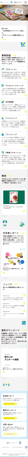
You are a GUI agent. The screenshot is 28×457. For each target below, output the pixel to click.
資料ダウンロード (18, 2)
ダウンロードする (9, 403)
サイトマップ (6, 447)
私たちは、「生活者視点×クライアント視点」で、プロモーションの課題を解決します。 (13, 33)
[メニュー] (25, 2)
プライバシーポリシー (18, 447)
